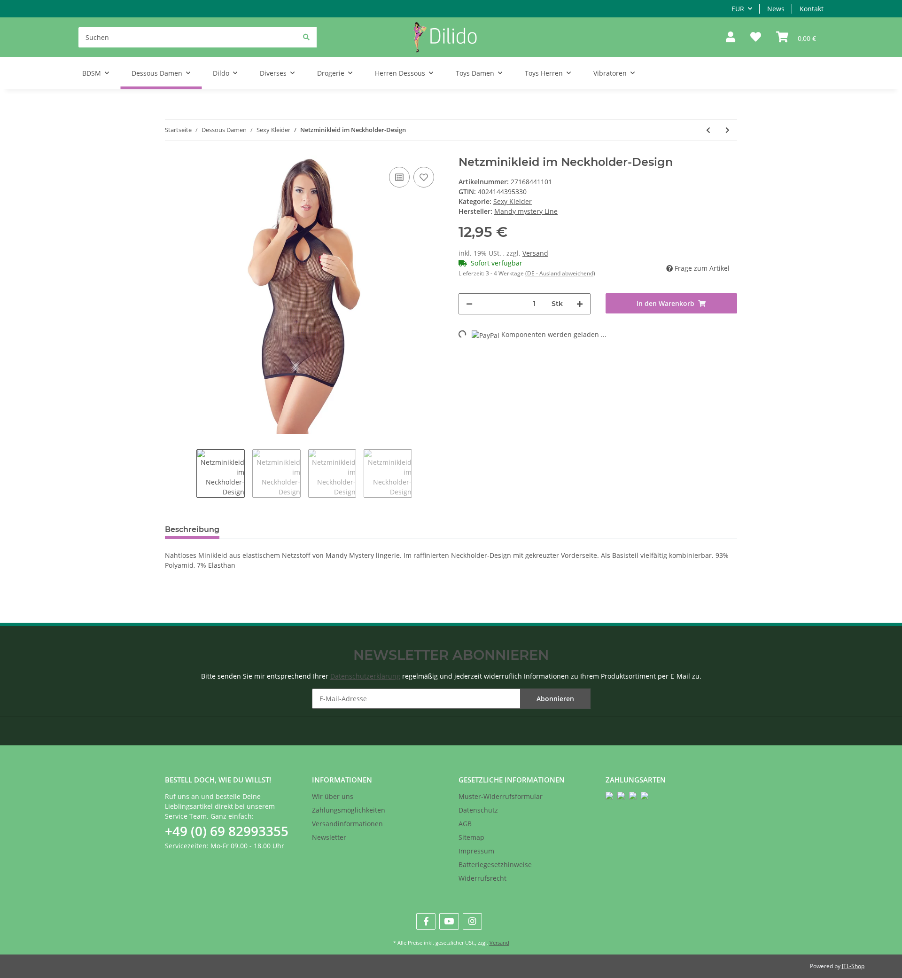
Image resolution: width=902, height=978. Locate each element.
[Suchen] (306, 37)
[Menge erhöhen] (579, 304)
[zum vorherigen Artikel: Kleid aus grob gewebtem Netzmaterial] (708, 130)
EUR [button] (737, 8)
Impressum (476, 850)
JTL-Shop (853, 966)
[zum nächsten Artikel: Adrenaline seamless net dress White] (727, 130)
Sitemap (471, 837)
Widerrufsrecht (482, 878)
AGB (465, 823)
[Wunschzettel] (756, 37)
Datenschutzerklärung (365, 676)
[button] (730, 37)
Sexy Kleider (512, 201)
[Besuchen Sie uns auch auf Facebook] (425, 921)
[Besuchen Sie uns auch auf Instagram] (472, 921)
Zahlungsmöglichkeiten (348, 810)
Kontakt (812, 8)
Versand (535, 253)
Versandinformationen (347, 823)
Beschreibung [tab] (192, 529)
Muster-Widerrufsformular (501, 796)
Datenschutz (478, 810)
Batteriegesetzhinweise (495, 864)
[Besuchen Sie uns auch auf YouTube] (449, 921)
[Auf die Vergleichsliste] (399, 177)
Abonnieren (555, 698)
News (776, 8)
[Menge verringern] (469, 304)
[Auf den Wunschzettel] (423, 177)
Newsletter (329, 837)
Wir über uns (332, 796)
